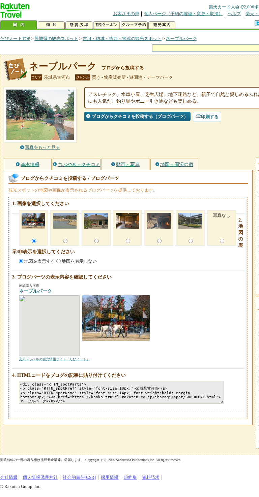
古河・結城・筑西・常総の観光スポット (122, 38)
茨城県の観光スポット (56, 38)
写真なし (221, 215)
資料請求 (151, 477)
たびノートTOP (15, 38)
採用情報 (109, 477)
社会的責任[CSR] (79, 477)
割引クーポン (106, 25)
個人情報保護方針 (40, 477)
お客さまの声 (126, 13)
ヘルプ (234, 13)
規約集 (130, 477)
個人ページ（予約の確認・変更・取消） (183, 13)
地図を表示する (39, 261)
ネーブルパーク (181, 38)
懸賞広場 (78, 25)
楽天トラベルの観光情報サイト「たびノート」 (54, 359)
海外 (51, 25)
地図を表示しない (79, 261)
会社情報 (9, 477)
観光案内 (161, 25)
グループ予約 (134, 25)
